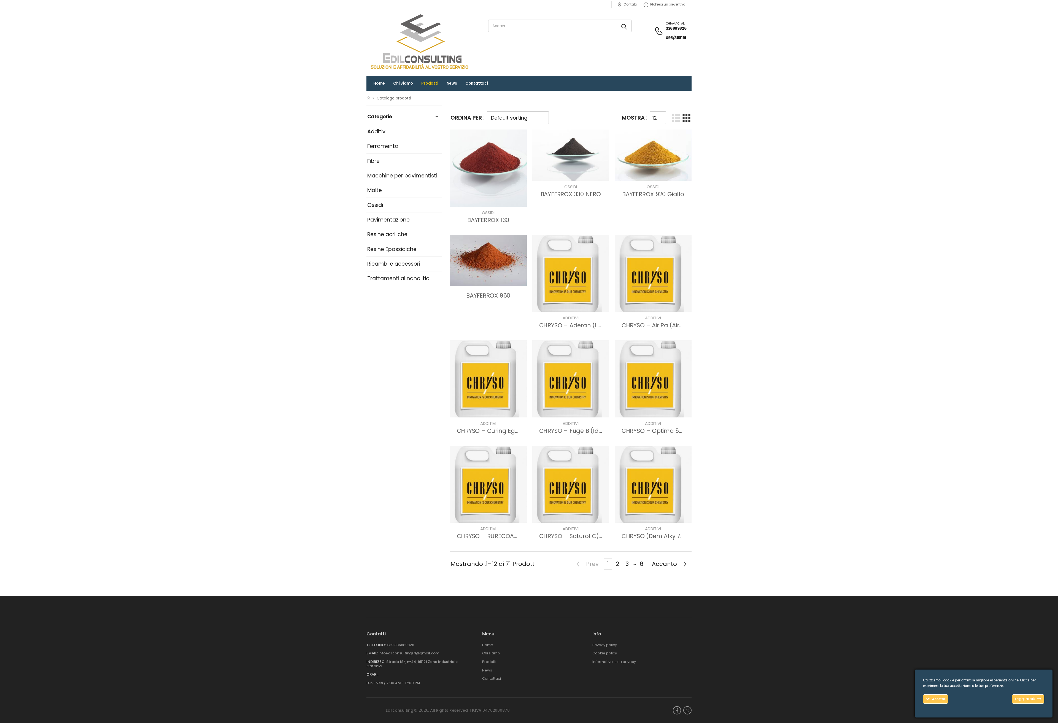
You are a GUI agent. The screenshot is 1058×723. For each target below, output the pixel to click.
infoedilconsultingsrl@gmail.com (409, 653)
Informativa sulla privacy (614, 662)
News (452, 83)
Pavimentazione (388, 219)
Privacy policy (604, 645)
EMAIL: (372, 653)
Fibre (373, 161)
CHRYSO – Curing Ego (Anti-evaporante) (515, 431)
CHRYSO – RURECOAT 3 (489, 536)
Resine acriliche (387, 234)
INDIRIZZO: (375, 661)
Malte (374, 190)
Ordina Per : (467, 118)
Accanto (664, 564)
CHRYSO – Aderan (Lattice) (578, 325)
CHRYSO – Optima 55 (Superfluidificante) (681, 431)
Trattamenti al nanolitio (398, 278)
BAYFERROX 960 (488, 296)
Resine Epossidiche (392, 249)
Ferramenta (382, 146)
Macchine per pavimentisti (402, 175)
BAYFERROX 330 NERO (571, 194)
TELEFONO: (376, 645)
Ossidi (375, 205)
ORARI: (372, 674)
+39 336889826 (400, 645)
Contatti (630, 4)
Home (379, 83)
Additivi (377, 131)
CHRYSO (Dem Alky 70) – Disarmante (674, 536)
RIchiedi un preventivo (667, 4)
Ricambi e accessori (393, 263)
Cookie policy (604, 653)
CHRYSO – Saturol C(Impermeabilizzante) (599, 536)
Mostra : (634, 118)
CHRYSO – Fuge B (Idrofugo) (580, 431)
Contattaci (476, 83)
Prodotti (429, 83)
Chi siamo (403, 83)
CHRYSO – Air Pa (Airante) (658, 325)
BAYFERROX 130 (488, 220)
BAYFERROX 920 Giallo (653, 194)
